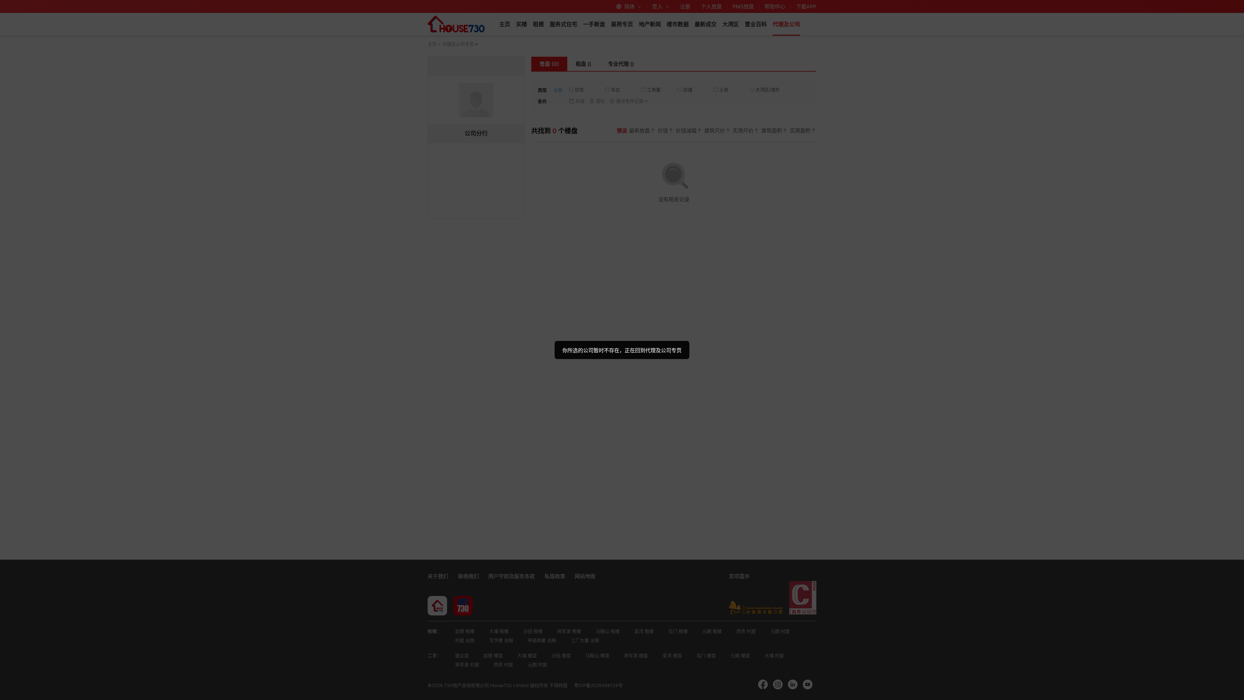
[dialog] (622, 350)
